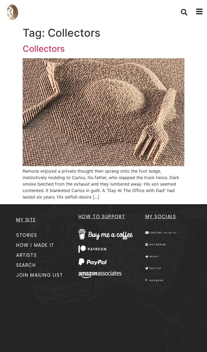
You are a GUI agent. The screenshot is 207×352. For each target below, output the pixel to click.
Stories (26, 235)
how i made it (35, 245)
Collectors (44, 48)
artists (26, 255)
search (26, 265)
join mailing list (39, 275)
